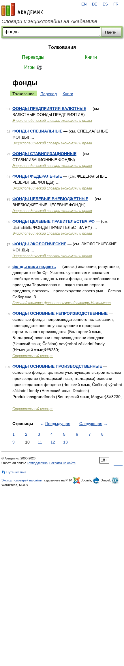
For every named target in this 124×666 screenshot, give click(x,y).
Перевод (48, 93)
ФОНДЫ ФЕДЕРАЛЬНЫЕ (37, 176)
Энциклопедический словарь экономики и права (52, 121)
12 (52, 442)
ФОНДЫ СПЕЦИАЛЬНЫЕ (37, 131)
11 (40, 442)
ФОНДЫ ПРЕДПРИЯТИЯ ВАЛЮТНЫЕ (49, 108)
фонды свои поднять (34, 266)
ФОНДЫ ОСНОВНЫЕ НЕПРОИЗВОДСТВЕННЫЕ (60, 313)
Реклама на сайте (62, 463)
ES (105, 4)
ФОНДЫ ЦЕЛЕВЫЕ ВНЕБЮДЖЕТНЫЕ (50, 198)
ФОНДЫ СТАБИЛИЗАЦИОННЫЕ (44, 153)
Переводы (33, 57)
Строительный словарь (32, 356)
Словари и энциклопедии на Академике (49, 21)
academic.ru (22, 9)
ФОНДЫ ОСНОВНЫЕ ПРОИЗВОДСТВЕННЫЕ (57, 366)
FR (115, 4)
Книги (91, 57)
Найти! (111, 32)
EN (84, 4)
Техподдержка (37, 463)
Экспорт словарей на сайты (21, 480)
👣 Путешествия (13, 472)
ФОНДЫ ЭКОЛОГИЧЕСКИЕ (39, 244)
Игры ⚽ (33, 67)
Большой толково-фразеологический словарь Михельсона (61, 303)
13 (65, 442)
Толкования (62, 47)
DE (94, 4)
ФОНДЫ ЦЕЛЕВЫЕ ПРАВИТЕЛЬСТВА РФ (53, 221)
